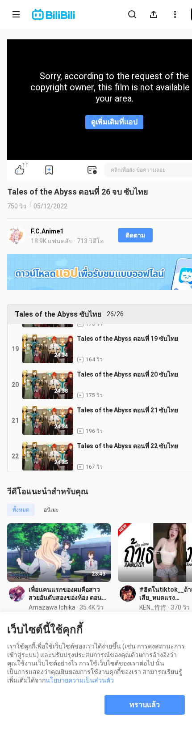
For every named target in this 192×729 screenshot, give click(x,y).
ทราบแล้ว (144, 704)
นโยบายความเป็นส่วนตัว (80, 680)
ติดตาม (135, 235)
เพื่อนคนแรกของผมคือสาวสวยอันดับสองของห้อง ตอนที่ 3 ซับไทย (67, 594)
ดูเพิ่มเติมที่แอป (114, 122)
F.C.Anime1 (47, 231)
